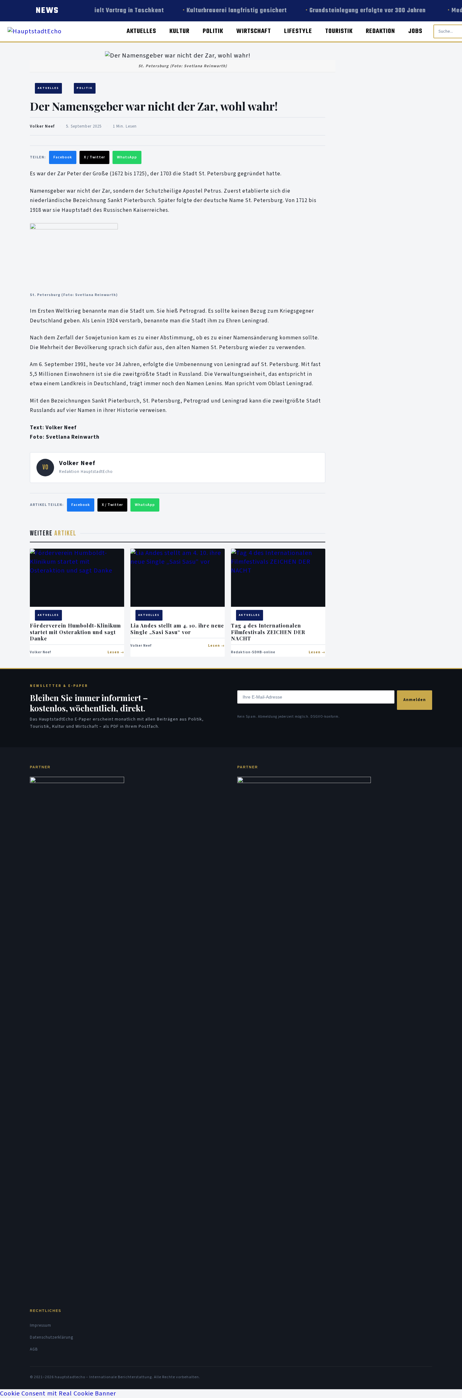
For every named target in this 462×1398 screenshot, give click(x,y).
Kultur (179, 31)
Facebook (62, 157)
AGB (34, 1349)
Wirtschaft (253, 31)
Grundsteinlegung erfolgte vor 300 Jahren (365, 10)
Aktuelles (141, 31)
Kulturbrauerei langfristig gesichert (232, 10)
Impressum (40, 1325)
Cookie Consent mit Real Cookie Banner (58, 1393)
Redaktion (380, 31)
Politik (213, 31)
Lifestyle (298, 31)
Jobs (415, 31)
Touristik (339, 31)
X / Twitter (94, 157)
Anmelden (414, 700)
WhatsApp (127, 157)
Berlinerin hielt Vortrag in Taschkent (109, 10)
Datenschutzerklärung (51, 1337)
